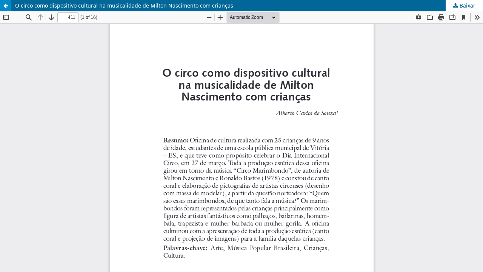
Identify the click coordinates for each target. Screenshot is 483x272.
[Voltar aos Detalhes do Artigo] (5, 5)
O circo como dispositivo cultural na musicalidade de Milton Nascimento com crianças (124, 5)
